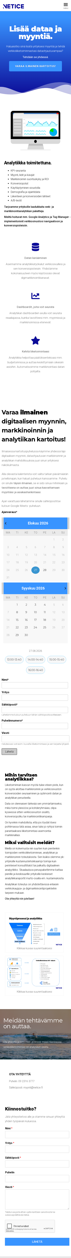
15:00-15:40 (56, 659)
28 (44, 570)
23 (26, 627)
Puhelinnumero (12, 720)
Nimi (5, 679)
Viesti (5, 733)
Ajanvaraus (9, 512)
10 (35, 612)
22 (17, 627)
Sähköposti (10, 704)
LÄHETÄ (37, 1241)
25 (44, 627)
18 (44, 619)
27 (35, 570)
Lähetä (9, 751)
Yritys (5, 692)
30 (26, 635)
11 (45, 612)
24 (35, 627)
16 (26, 619)
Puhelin (9, 1172)
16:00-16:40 (35, 670)
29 (17, 635)
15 (17, 619)
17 (35, 619)
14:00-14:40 (35, 659)
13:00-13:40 (14, 659)
